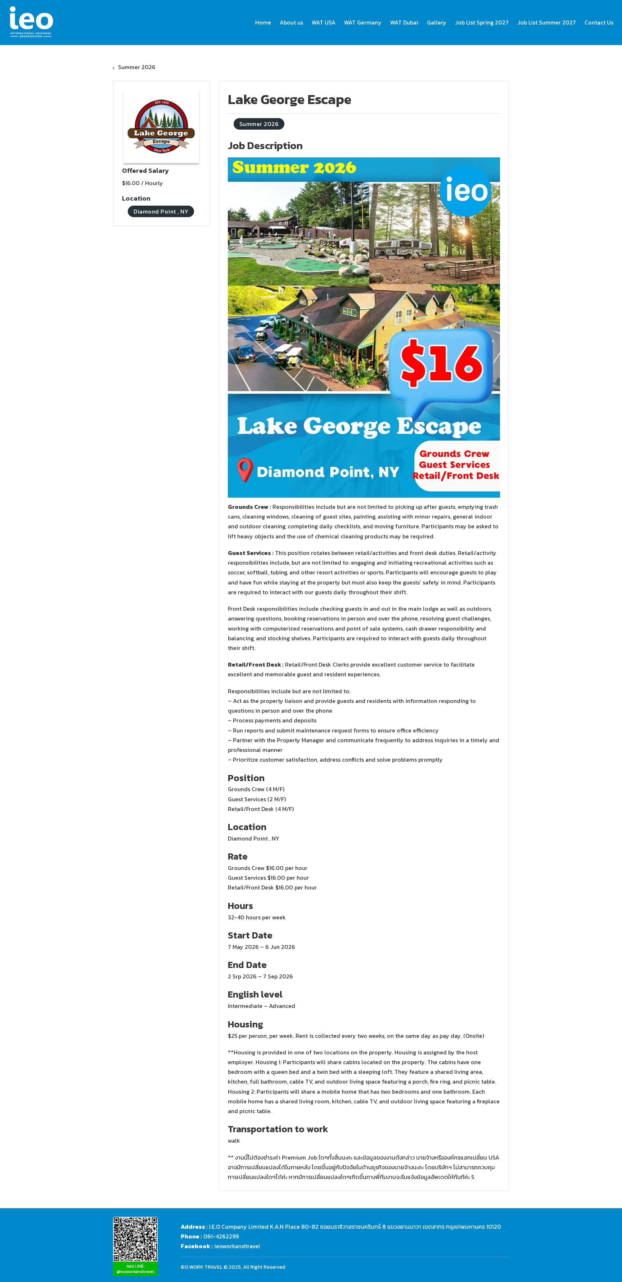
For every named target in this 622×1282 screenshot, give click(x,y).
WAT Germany (363, 22)
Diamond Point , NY (161, 211)
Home (263, 22)
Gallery (436, 22)
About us (291, 22)
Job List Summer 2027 (546, 22)
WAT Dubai (404, 22)
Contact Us (599, 22)
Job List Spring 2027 (482, 22)
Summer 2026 (137, 67)
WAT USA (323, 22)
